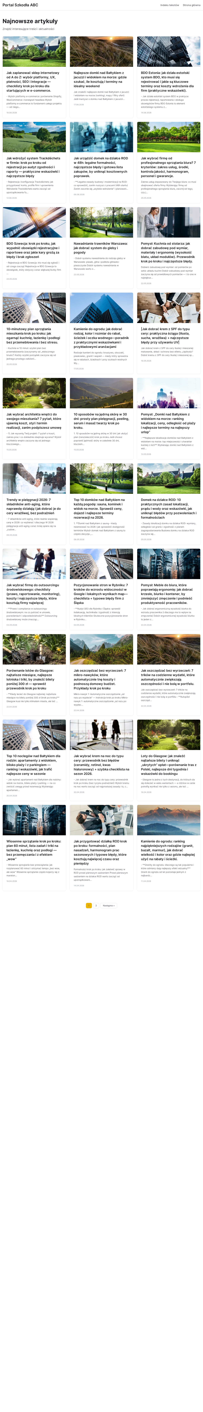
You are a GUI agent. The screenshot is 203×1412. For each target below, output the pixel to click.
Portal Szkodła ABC (20, 5)
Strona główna (191, 5)
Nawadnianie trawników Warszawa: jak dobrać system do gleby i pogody (101, 248)
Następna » (109, 905)
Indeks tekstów (169, 5)
